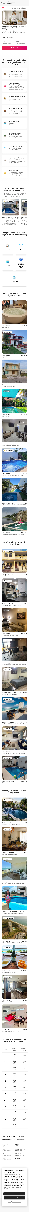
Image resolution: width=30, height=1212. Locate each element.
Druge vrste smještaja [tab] (19, 1139)
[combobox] (14, 38)
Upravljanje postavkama (14, 1202)
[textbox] (8, 43)
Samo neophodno (14, 1198)
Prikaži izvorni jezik (7, 3)
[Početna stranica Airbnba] (3, 8)
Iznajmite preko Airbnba (19, 8)
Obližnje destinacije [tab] (7, 1139)
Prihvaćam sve (14, 1194)
